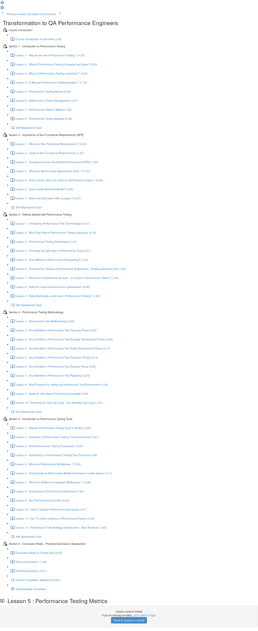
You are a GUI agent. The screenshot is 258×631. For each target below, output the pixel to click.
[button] (2, 3)
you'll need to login (144, 615)
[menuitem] (2, 9)
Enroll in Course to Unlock (129, 620)
